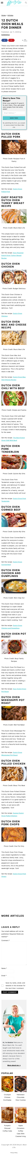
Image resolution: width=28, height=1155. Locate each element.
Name (4, 968)
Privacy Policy (14, 1152)
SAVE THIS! (14, 118)
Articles (10, 15)
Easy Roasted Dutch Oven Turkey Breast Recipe (12, 255)
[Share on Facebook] (4, 40)
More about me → (14, 1065)
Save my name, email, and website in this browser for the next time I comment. (15, 985)
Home (3, 15)
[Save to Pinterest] (11, 40)
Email (4, 976)
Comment (5, 940)
